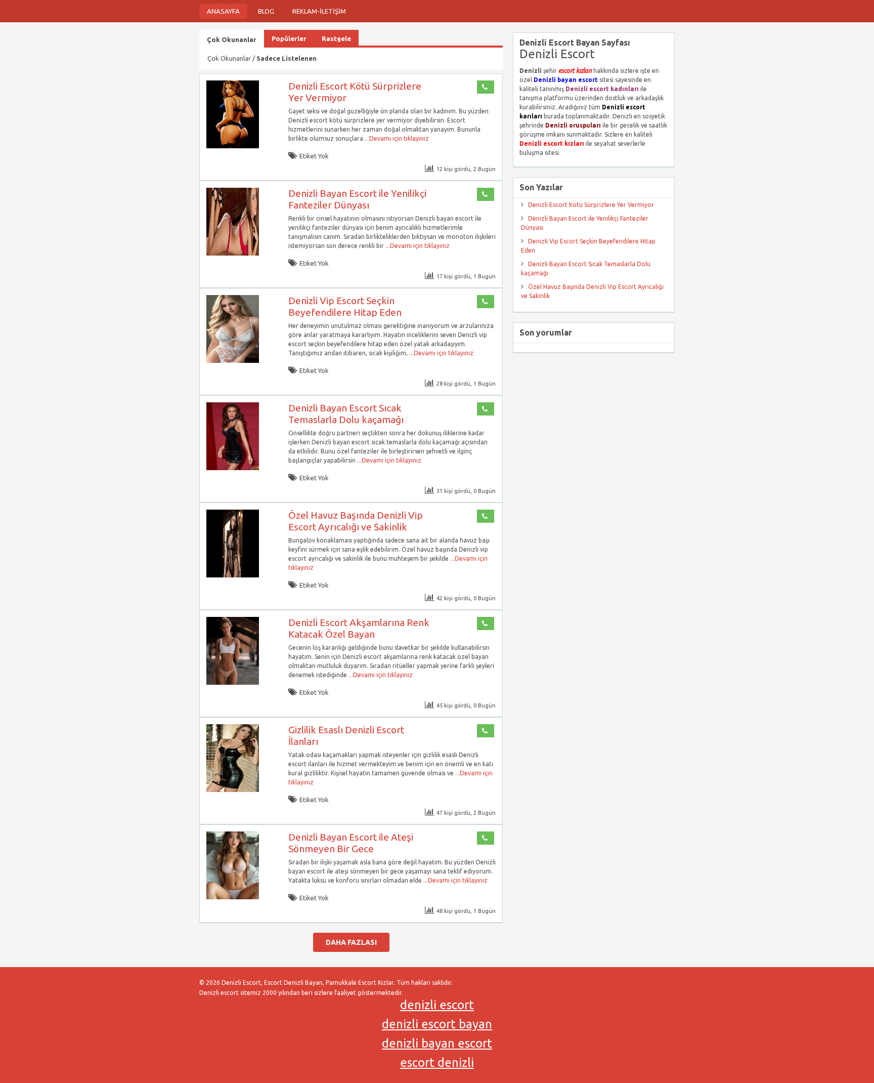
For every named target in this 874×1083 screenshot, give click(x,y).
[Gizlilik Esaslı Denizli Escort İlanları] (232, 789)
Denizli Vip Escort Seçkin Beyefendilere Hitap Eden (345, 306)
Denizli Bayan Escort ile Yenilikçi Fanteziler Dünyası (357, 199)
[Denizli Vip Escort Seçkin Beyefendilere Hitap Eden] (232, 360)
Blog (266, 11)
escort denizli (437, 1062)
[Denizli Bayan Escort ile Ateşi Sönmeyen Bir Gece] (232, 897)
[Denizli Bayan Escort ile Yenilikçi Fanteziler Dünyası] (232, 253)
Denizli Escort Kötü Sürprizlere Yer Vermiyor (591, 204)
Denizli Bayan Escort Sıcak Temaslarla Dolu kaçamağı (346, 413)
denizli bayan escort (437, 1043)
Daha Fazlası (351, 942)
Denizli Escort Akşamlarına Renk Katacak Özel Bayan (358, 628)
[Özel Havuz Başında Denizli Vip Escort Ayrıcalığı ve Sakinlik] (232, 575)
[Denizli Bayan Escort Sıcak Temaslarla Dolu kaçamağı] (232, 468)
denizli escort (437, 1005)
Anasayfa (223, 11)
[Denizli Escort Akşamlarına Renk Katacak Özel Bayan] (232, 682)
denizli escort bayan (437, 1024)
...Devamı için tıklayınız (396, 138)
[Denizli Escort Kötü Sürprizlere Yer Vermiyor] (232, 146)
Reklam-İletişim (319, 11)
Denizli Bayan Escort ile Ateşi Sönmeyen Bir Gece (350, 842)
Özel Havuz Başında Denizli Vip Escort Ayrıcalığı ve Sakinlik (355, 521)
